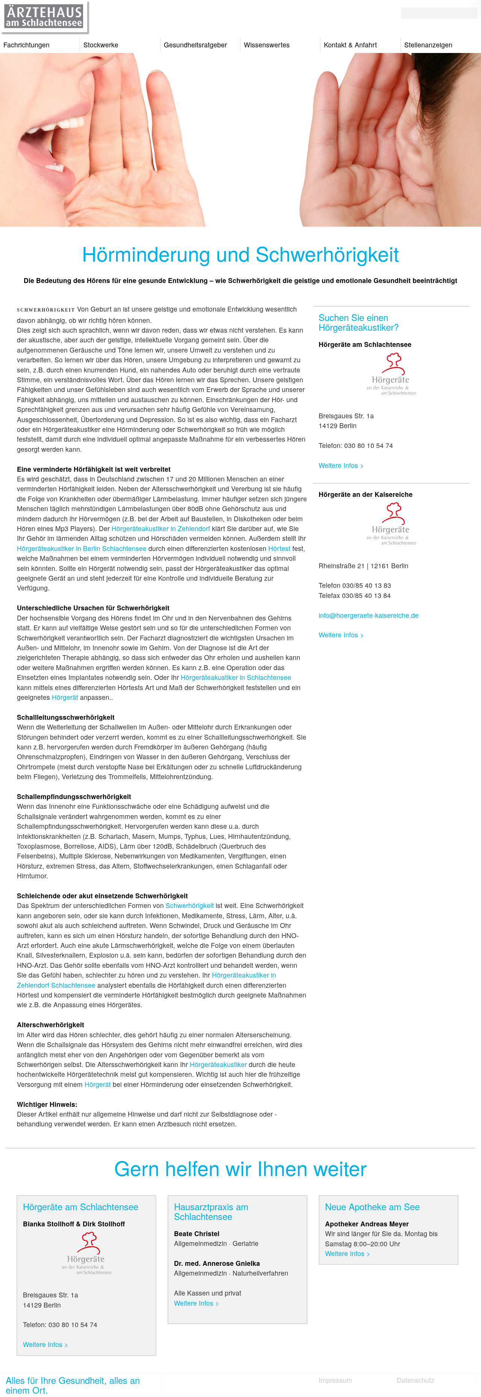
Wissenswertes (267, 44)
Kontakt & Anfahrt (350, 44)
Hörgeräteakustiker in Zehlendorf (161, 528)
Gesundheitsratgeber (195, 44)
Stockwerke (100, 44)
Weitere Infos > (341, 465)
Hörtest (279, 548)
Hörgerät (65, 697)
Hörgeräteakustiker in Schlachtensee (236, 677)
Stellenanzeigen (428, 44)
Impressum (335, 1380)
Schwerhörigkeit (190, 905)
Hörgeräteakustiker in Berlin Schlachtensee (82, 548)
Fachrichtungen (26, 44)
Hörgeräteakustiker (218, 1064)
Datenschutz (415, 1380)
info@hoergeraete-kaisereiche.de (369, 615)
